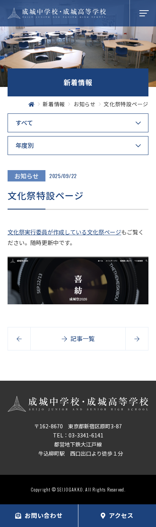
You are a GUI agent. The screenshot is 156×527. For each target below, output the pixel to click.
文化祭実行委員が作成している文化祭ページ (64, 232)
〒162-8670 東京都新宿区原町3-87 (78, 426)
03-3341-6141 (86, 435)
